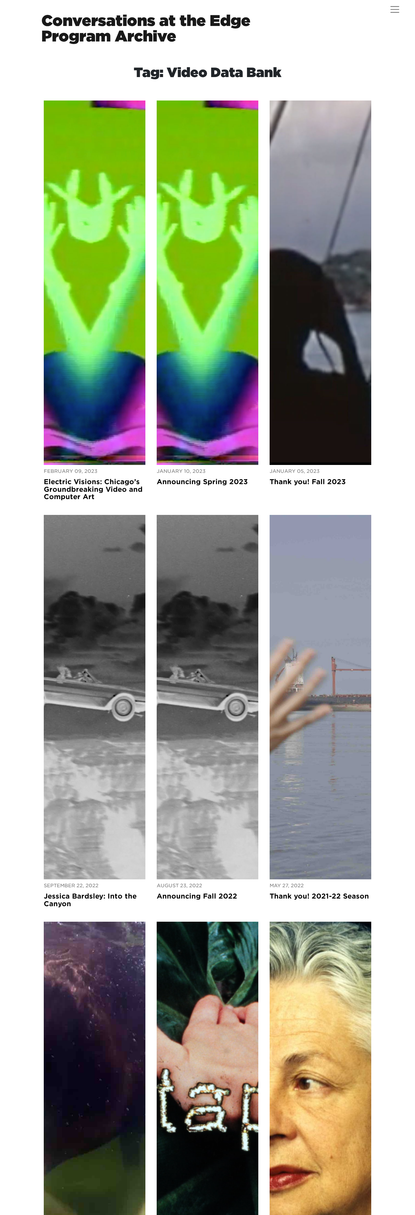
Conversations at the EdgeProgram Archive (146, 28)
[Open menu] (395, 9)
